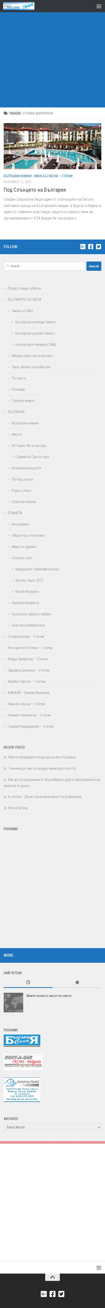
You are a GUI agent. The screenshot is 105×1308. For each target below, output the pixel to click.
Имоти (16, 434)
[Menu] (99, 6)
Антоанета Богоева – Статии (30, 648)
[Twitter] (98, 247)
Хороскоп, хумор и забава (31, 614)
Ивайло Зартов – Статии (26, 681)
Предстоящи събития (24, 288)
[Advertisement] (52, 54)
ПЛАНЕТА (15, 513)
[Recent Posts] (28, 982)
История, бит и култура (29, 445)
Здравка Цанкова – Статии (28, 670)
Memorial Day (18, 808)
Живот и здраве (24, 546)
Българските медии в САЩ (35, 344)
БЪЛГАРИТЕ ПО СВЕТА (24, 299)
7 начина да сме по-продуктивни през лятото (42, 768)
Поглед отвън (22, 479)
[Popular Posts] (76, 982)
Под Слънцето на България (35, 190)
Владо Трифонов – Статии (28, 659)
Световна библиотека (28, 625)
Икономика (20, 524)
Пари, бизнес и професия (31, 367)
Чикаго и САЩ (22, 311)
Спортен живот (23, 400)
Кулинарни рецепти (26, 468)
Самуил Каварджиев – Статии (30, 726)
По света (19, 378)
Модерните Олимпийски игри (37, 569)
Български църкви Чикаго (35, 333)
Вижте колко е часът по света (49, 996)
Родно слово (21, 490)
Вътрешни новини (18, 176)
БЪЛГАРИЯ (16, 412)
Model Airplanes (27, 591)
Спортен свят (22, 558)
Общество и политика (28, 535)
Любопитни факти (25, 603)
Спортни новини (24, 502)
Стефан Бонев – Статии (26, 636)
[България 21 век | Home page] (24, 6)
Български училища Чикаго (35, 322)
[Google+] (83, 247)
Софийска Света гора (32, 457)
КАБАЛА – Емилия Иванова (28, 693)
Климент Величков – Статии (29, 715)
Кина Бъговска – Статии (53, 176)
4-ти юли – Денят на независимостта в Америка (44, 797)
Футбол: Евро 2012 (29, 580)
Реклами (18, 389)
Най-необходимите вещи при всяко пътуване (42, 757)
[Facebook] (91, 247)
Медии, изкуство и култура (32, 356)
